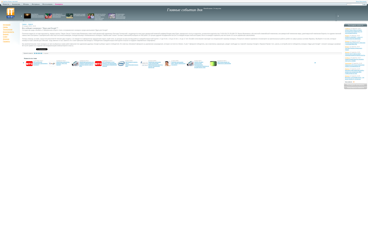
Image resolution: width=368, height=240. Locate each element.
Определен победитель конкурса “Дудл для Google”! (63, 63)
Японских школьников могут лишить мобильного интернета (178, 63)
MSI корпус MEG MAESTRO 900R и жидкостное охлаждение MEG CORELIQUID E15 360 (354, 72)
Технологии (7, 30)
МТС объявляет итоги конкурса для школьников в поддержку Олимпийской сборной (109, 64)
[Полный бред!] (35, 53)
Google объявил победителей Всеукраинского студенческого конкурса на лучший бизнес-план (201, 64)
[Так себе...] (38, 53)
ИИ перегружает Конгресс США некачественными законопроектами (121, 16)
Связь (5, 27)
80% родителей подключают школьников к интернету (40, 63)
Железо (6, 39)
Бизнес (6, 34)
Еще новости (348, 82)
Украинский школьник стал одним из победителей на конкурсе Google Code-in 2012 (86, 64)
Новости (30, 24)
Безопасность (8, 32)
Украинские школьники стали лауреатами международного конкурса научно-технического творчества (155, 64)
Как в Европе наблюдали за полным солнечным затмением (37, 15)
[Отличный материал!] (41, 53)
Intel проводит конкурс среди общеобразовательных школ (131, 64)
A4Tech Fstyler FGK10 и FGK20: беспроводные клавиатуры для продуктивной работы (353, 31)
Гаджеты (6, 41)
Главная (24, 24)
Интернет (6, 25)
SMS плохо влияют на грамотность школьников (224, 62)
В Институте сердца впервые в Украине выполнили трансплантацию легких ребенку (100, 16)
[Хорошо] (40, 53)
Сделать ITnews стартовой (10, 1)
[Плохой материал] (36, 53)
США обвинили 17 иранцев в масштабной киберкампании (58, 15)
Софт (5, 37)
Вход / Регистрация (361, 1)
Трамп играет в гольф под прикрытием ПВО (79, 14)
